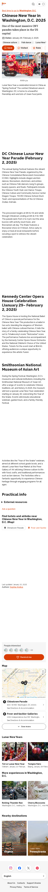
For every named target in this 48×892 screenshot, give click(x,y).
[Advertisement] (24, 123)
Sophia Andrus (16, 587)
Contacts (21, 883)
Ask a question (8, 509)
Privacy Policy (16, 887)
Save (9, 48)
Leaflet (21, 697)
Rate (38, 48)
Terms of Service (31, 887)
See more (26, 727)
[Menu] (41, 4)
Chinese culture (10, 42)
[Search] (33, 4)
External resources (15, 502)
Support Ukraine (34, 883)
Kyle (26, 81)
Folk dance (26, 42)
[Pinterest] (37, 868)
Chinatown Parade (15, 528)
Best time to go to (19, 10)
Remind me (26, 657)
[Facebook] (20, 868)
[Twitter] (28, 868)
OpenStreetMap (31, 697)
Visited (24, 48)
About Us (11, 883)
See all (10, 73)
